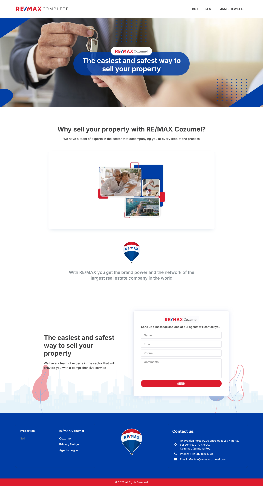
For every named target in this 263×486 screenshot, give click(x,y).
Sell (22, 438)
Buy (195, 9)
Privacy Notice (69, 444)
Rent (209, 9)
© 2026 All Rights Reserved (131, 482)
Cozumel (65, 438)
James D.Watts (232, 9)
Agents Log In (68, 450)
